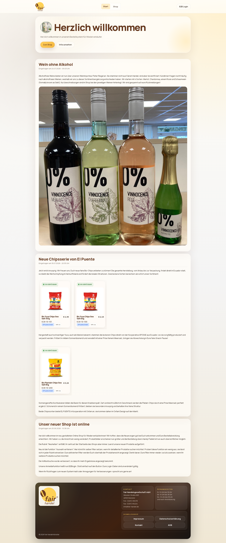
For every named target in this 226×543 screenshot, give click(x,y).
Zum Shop (47, 44)
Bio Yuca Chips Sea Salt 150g (50, 317)
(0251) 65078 (132, 501)
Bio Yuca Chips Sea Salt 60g (85, 317)
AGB (170, 525)
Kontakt (138, 525)
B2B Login (183, 6)
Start (105, 6)
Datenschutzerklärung (170, 519)
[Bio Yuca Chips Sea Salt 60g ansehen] (90, 301)
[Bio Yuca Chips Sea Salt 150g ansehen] (55, 301)
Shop (115, 6)
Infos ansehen (65, 44)
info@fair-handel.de (131, 507)
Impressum (139, 519)
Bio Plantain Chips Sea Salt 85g (52, 384)
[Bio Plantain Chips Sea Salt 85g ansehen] (55, 368)
